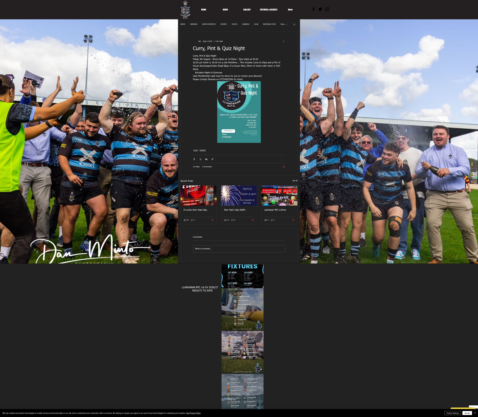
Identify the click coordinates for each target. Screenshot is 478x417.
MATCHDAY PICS (269, 24)
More (283, 24)
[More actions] (283, 41)
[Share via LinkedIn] (206, 159)
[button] (294, 24)
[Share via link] (212, 159)
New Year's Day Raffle (234, 210)
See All (295, 181)
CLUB (256, 24)
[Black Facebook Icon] (313, 9)
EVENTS (224, 24)
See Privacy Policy (193, 413)
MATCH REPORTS (209, 24)
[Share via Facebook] (194, 159)
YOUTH (234, 24)
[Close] (475, 413)
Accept (467, 413)
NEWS (182, 24)
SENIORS (193, 24)
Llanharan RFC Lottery (275, 210)
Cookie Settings (453, 413)
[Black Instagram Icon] (327, 9)
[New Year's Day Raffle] (239, 195)
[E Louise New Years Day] (199, 195)
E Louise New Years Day (195, 210)
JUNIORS (245, 24)
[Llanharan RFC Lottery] (279, 195)
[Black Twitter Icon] (320, 9)
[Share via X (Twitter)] (200, 159)
